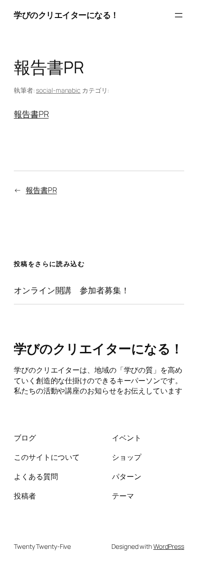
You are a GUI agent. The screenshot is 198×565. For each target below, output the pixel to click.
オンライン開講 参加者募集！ (71, 290)
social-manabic (58, 90)
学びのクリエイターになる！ (66, 15)
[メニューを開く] (178, 15)
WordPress (168, 546)
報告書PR (31, 114)
